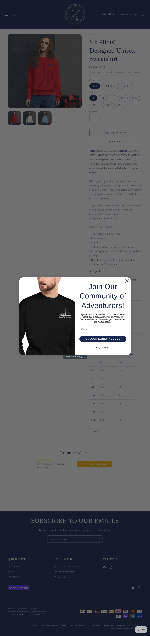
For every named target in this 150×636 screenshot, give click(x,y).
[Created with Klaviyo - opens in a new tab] (75, 357)
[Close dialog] (127, 281)
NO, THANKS (103, 348)
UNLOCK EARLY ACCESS (102, 339)
